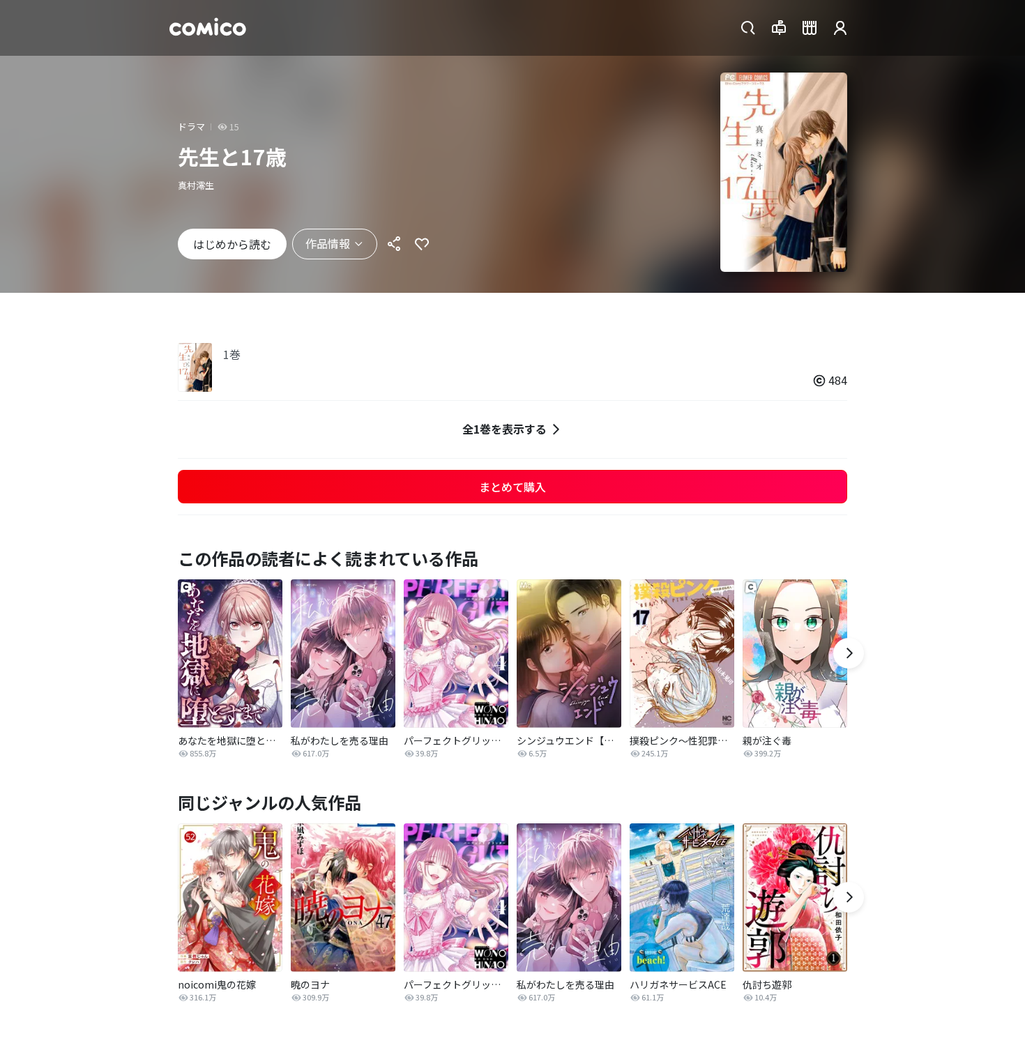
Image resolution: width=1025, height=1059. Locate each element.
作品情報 (327, 243)
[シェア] (394, 244)
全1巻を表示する (504, 428)
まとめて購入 (512, 486)
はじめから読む (232, 244)
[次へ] (848, 653)
